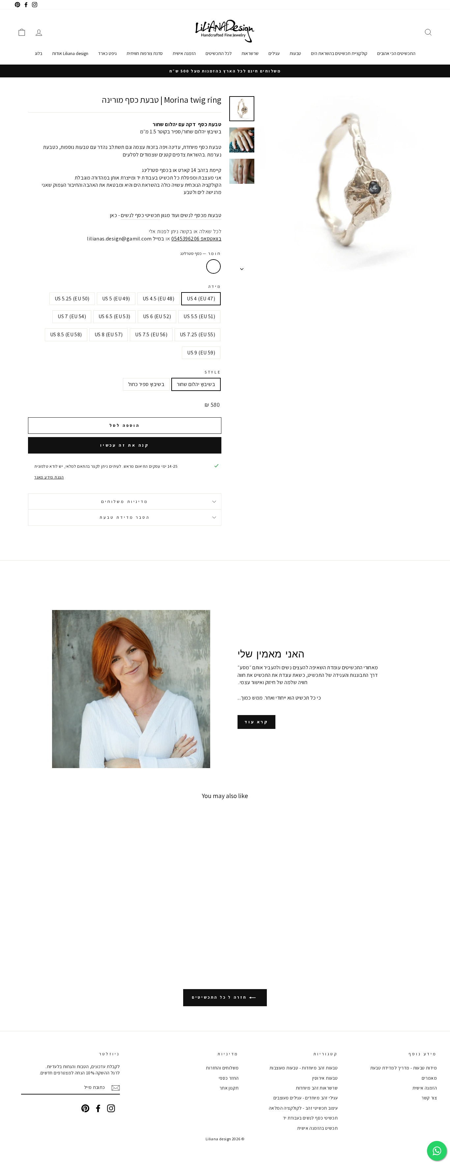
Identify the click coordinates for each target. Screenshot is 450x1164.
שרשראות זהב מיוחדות (317, 1088)
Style (213, 372)
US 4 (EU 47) (201, 298)
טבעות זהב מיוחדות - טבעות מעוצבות (303, 1068)
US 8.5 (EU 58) (66, 334)
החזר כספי (229, 1078)
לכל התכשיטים (219, 53)
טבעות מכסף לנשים (201, 215)
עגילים (274, 53)
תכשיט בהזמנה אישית (317, 1128)
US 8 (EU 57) (109, 334)
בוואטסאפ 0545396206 (196, 238)
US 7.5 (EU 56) (151, 334)
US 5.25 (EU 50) (72, 298)
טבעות (295, 53)
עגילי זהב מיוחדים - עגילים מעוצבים (305, 1098)
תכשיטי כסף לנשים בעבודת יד (310, 1118)
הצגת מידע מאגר (49, 477)
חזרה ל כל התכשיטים (220, 997)
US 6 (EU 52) (157, 316)
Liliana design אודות (70, 53)
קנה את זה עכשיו (125, 445)
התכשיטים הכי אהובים (396, 53)
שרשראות (250, 53)
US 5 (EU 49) (116, 298)
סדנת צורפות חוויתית (145, 53)
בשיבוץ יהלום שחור (196, 384)
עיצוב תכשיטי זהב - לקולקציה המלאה (303, 1108)
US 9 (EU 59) (201, 352)
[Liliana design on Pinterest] (85, 1108)
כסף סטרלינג (213, 266)
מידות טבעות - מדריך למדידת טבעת (403, 1068)
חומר (200, 253)
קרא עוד (256, 722)
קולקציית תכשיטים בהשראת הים (339, 53)
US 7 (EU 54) (72, 316)
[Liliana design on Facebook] (98, 1108)
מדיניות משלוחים (124, 501)
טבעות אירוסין (325, 1078)
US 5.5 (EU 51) (199, 316)
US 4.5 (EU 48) (159, 298)
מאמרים (429, 1078)
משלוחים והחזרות (222, 1068)
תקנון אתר (229, 1088)
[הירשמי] (115, 1088)
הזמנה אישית (184, 53)
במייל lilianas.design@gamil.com (125, 238)
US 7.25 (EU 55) (197, 334)
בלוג (38, 53)
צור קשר (429, 1098)
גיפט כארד (107, 53)
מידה (214, 286)
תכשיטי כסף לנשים (140, 215)
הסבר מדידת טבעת (124, 517)
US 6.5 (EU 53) (114, 316)
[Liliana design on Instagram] (111, 1108)
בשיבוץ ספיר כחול (146, 384)
